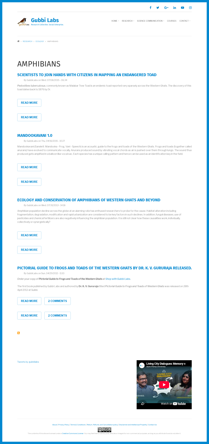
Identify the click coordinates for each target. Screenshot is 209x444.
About (54, 425)
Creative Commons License (72, 433)
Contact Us (152, 425)
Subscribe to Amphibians (18, 333)
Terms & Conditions (78, 425)
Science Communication (151, 22)
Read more (31, 104)
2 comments (57, 301)
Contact (185, 22)
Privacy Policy (63, 425)
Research (128, 22)
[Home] (23, 21)
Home (116, 22)
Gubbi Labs (45, 20)
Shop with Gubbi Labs (117, 278)
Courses (171, 21)
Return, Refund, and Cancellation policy (102, 425)
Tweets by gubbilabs (28, 362)
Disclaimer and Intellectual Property (133, 425)
